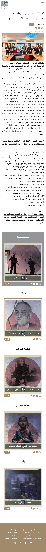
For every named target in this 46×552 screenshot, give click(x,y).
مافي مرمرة (39, 222)
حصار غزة (30, 219)
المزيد (7, 283)
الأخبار (31, 24)
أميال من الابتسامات (19, 213)
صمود (22, 219)
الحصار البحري (16, 216)
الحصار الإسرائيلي (30, 216)
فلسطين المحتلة (12, 219)
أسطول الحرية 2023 (36, 213)
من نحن (31, 529)
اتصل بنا (15, 529)
